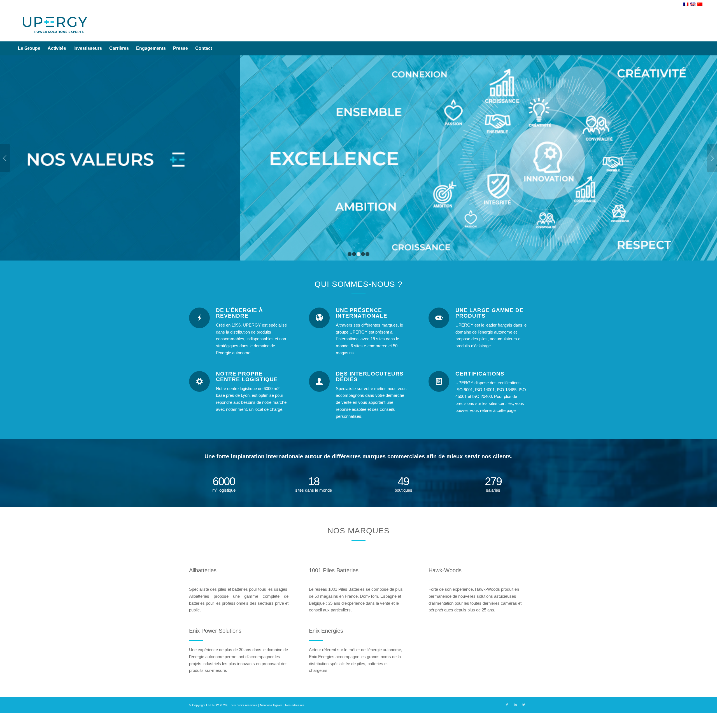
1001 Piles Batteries (333, 570)
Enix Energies (326, 631)
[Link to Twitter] (524, 704)
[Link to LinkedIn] (515, 704)
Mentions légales (271, 705)
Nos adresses (294, 705)
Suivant (712, 158)
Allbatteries (203, 570)
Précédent (5, 158)
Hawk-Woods (445, 570)
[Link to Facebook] (507, 704)
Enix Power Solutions (215, 631)
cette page (506, 410)
